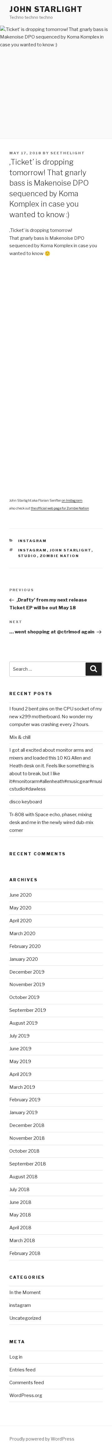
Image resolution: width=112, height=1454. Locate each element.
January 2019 (23, 1112)
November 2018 (27, 1138)
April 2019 (20, 1074)
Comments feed (26, 1382)
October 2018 (24, 1151)
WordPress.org (25, 1395)
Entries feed (22, 1370)
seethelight (67, 153)
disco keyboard (25, 802)
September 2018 (27, 1164)
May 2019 (20, 1061)
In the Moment (25, 1292)
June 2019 (20, 1049)
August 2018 (23, 1177)
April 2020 (20, 921)
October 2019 (24, 997)
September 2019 (27, 1010)
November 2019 (27, 984)
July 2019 (19, 1036)
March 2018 (22, 1240)
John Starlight (46, 9)
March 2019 (22, 1087)
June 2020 (20, 895)
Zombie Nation (59, 556)
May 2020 (20, 908)
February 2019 (24, 1100)
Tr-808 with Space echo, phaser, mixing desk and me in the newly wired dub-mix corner (51, 822)
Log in (15, 1357)
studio (27, 556)
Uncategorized (25, 1318)
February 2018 (24, 1253)
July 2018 (19, 1189)
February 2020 (25, 946)
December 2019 (26, 972)
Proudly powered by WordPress (41, 1438)
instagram (32, 541)
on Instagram (72, 501)
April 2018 (20, 1228)
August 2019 (23, 1023)
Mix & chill (19, 737)
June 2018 (20, 1202)
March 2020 (22, 933)
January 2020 (23, 959)
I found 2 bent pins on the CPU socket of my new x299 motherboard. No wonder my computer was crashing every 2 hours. (55, 716)
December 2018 (26, 1125)
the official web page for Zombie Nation (60, 508)
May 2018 (20, 1215)
